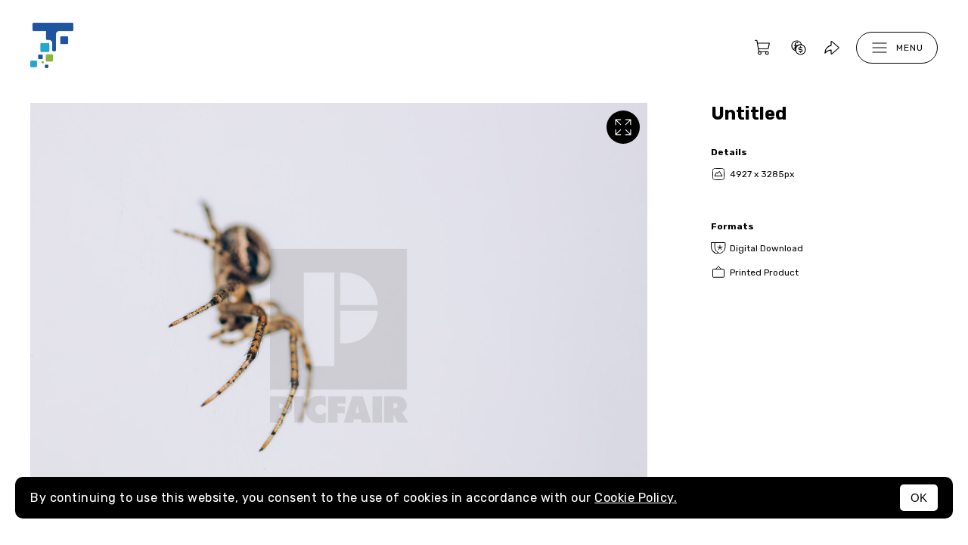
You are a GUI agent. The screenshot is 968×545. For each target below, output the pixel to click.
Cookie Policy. (635, 497)
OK (919, 497)
